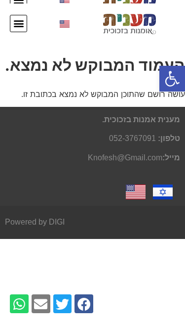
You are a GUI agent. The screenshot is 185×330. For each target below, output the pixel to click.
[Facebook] (83, 303)
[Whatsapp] (19, 303)
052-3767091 (132, 138)
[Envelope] (41, 303)
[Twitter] (62, 303)
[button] (18, 23)
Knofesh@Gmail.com (125, 157)
